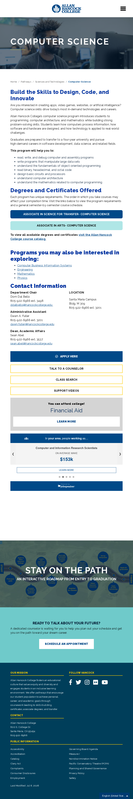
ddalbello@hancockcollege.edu (31, 305)
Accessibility (17, 749)
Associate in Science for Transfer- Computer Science (66, 214)
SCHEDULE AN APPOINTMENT (66, 644)
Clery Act (15, 763)
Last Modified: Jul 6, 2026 (24, 785)
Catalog (14, 758)
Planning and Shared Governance (88, 768)
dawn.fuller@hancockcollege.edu (32, 324)
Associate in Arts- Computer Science (66, 225)
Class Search (66, 379)
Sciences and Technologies (49, 81)
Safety (72, 778)
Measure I (74, 753)
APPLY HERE (68, 356)
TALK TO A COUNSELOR (66, 368)
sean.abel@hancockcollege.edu (31, 343)
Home (13, 81)
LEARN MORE (66, 421)
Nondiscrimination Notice (83, 758)
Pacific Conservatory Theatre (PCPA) (89, 763)
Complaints (16, 768)
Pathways (26, 81)
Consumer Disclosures (22, 773)
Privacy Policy (76, 773)
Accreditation (17, 753)
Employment (17, 778)
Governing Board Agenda (83, 749)
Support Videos (66, 390)
